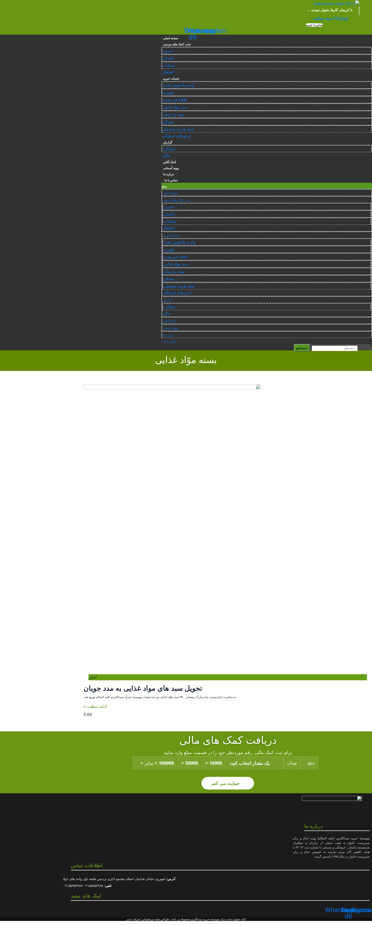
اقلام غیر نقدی (175, 100)
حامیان (168, 58)
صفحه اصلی (170, 38)
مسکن (168, 122)
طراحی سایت (162, 919)
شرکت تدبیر (133, 919)
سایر (148, 763)
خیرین (168, 51)
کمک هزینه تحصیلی (178, 129)
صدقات (169, 65)
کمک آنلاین (169, 162)
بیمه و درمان (173, 114)
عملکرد (169, 149)
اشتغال (168, 72)
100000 (166, 763)
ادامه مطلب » (95, 706)
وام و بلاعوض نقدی (179, 85)
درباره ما (168, 174)
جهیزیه (168, 92)
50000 (191, 763)
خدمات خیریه (171, 78)
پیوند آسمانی (171, 168)
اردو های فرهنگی (176, 135)
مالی (166, 155)
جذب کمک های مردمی (177, 44)
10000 (215, 763)
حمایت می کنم (226, 783)
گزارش (167, 142)
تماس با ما (170, 180)
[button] (314, 25)
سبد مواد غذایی (175, 107)
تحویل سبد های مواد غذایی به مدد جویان (143, 688)
